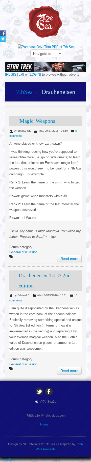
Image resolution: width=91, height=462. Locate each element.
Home (44, 424)
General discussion (23, 252)
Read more (69, 258)
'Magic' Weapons (37, 121)
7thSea (24, 92)
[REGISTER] (14, 74)
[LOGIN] (35, 74)
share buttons (10, 459)
